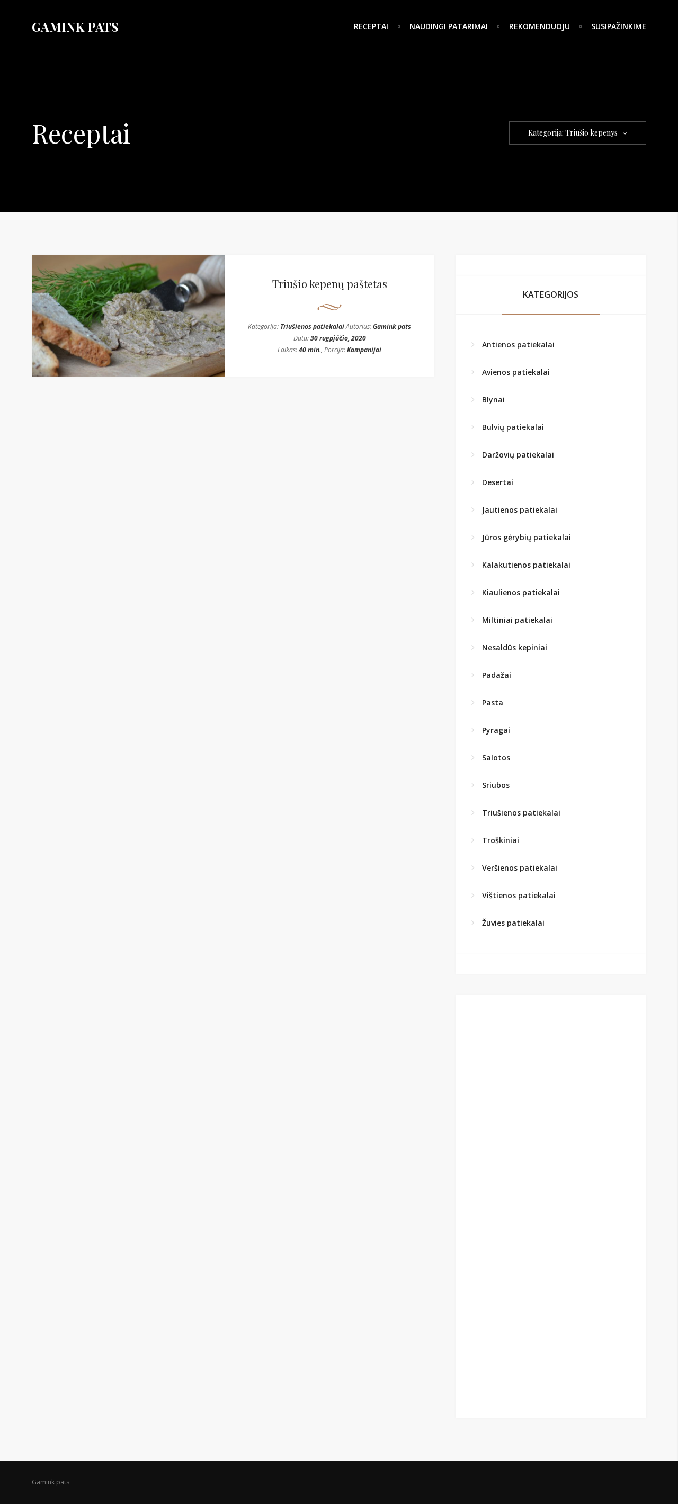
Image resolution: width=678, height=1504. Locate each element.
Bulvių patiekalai (513, 427)
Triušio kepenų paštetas (329, 283)
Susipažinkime (618, 26)
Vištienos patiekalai (519, 895)
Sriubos (496, 785)
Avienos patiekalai (516, 372)
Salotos (496, 758)
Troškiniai (500, 840)
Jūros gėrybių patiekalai (526, 537)
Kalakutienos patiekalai (526, 565)
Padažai (496, 675)
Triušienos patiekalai (312, 326)
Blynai (493, 400)
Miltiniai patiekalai (517, 620)
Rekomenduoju (539, 26)
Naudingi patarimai (448, 26)
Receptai (371, 26)
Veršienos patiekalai (519, 868)
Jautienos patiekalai (519, 510)
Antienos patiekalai (518, 344)
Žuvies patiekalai (513, 923)
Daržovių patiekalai (518, 455)
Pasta (492, 702)
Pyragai (496, 730)
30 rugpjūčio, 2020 (338, 338)
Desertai (497, 482)
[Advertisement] (550, 1326)
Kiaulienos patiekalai (521, 592)
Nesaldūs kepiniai (514, 647)
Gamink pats (392, 326)
